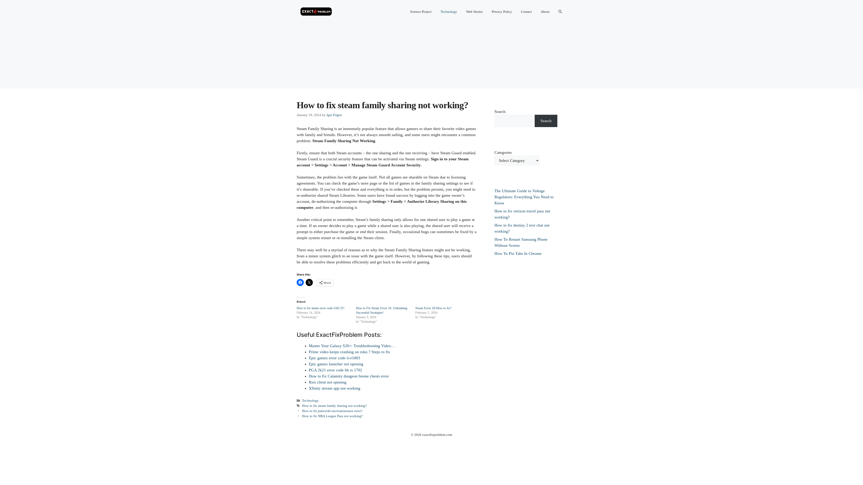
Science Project (421, 11)
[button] (560, 11)
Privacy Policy (502, 11)
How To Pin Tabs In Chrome (518, 253)
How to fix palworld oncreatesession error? (332, 411)
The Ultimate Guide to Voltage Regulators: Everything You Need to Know (524, 197)
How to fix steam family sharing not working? (334, 406)
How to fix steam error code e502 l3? (320, 308)
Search (499, 111)
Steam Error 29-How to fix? (433, 308)
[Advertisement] (431, 57)
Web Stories (474, 11)
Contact (526, 11)
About (545, 11)
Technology (448, 11)
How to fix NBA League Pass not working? (332, 416)
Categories (503, 152)
